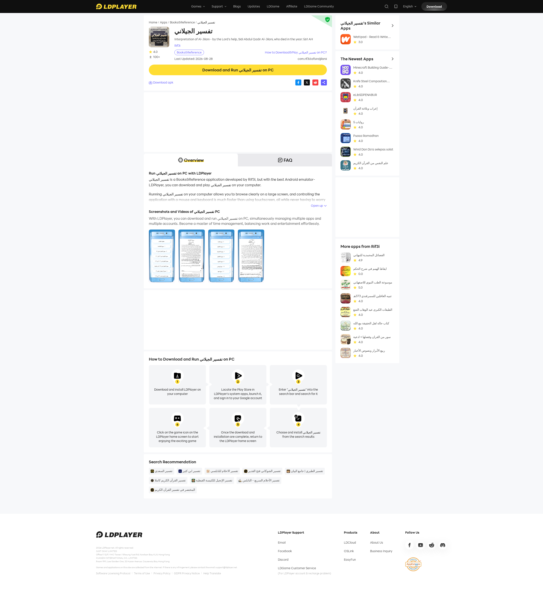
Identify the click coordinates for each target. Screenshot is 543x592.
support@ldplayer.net (226, 567)
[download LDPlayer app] (396, 6)
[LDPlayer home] (116, 6)
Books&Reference (182, 22)
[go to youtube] (420, 545)
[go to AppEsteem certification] (413, 564)
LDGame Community (319, 6)
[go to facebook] (409, 545)
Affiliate (291, 6)
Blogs (237, 6)
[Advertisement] (238, 122)
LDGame (273, 6)
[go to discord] (442, 545)
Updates (254, 6)
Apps (163, 22)
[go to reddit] (431, 545)
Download (434, 6)
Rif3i (177, 46)
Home (153, 22)
